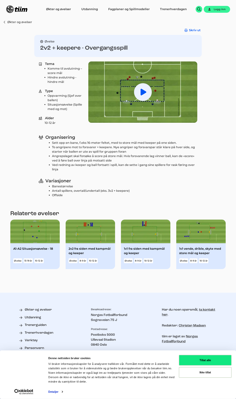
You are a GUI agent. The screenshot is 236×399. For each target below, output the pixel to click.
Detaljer (53, 391)
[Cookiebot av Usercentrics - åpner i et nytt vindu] (24, 392)
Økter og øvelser (19, 22)
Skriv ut (195, 30)
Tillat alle (205, 360)
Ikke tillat (205, 372)
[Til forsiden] (16, 9)
